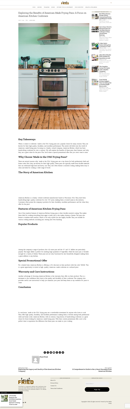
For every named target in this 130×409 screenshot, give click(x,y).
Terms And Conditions (56, 388)
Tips (27, 20)
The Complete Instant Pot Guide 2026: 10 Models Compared (104, 69)
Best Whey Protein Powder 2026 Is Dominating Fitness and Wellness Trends (105, 16)
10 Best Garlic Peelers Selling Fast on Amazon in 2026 (105, 45)
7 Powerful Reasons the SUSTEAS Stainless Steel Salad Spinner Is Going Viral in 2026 (15, 400)
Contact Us (53, 385)
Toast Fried (44, 357)
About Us (53, 380)
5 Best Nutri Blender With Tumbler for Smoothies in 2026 (105, 56)
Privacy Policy (54, 383)
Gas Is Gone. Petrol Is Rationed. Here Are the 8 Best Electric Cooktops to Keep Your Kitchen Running (105, 31)
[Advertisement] (53, 186)
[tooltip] (45, 352)
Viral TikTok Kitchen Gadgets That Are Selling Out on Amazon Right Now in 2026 (105, 83)
